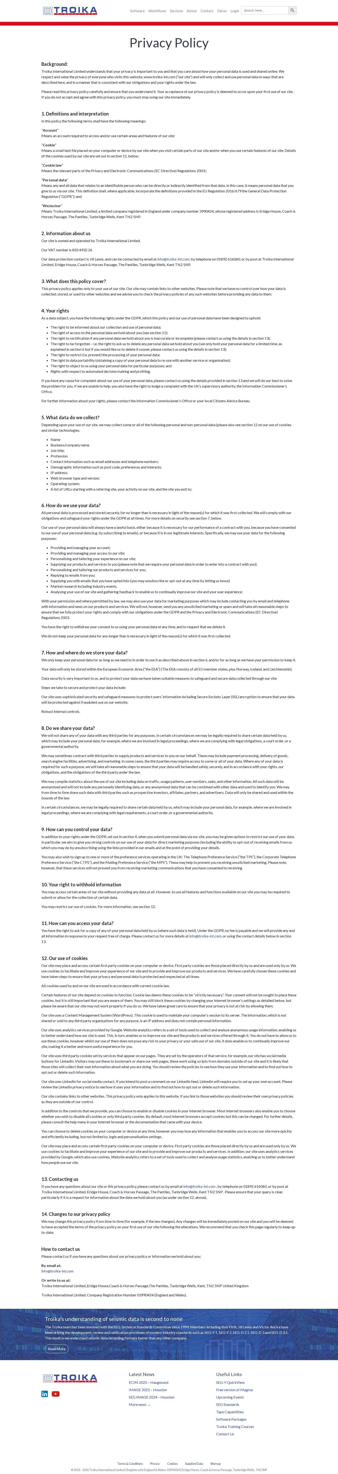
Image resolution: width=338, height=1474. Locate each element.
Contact (207, 11)
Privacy (155, 1463)
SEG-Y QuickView (230, 1382)
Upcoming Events (230, 1397)
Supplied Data (194, 1463)
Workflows (157, 11)
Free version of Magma (234, 1389)
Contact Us (225, 1434)
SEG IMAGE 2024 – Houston (151, 1397)
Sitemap (215, 1463)
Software (137, 11)
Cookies (172, 1463)
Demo (222, 11)
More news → (140, 1404)
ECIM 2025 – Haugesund (148, 1382)
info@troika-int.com (173, 259)
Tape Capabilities (230, 1412)
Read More (57, 1349)
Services (176, 11)
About (192, 11)
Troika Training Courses (235, 1426)
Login (234, 11)
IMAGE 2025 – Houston (148, 1389)
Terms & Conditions (130, 1463)
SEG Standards (227, 1404)
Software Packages (231, 1419)
